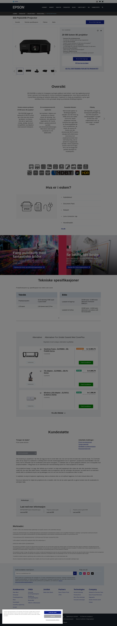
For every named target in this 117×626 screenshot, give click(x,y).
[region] (32, 616)
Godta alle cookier (53, 612)
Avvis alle (53, 616)
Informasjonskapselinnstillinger (52, 619)
